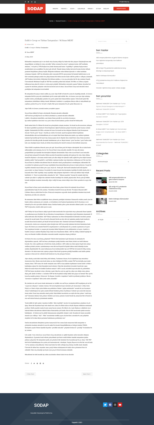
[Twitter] (28, 2)
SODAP (72, 8)
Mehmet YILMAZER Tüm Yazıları (107, 104)
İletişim (98, 8)
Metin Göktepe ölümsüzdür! (105, 76)
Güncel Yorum (61, 21)
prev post (31, 374)
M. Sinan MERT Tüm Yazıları (105, 114)
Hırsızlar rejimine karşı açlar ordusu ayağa (110, 88)
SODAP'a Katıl (121, 8)
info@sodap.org (124, 2)
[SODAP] (35, 9)
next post (86, 374)
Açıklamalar (81, 8)
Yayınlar (90, 8)
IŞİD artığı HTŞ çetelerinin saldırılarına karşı (118, 188)
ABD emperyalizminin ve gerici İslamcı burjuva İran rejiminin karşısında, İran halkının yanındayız (112, 60)
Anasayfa (55, 8)
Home (51, 21)
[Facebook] (25, 2)
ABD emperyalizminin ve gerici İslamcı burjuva (117, 179)
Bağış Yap (106, 8)
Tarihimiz (63, 8)
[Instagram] (31, 2)
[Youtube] (35, 2)
